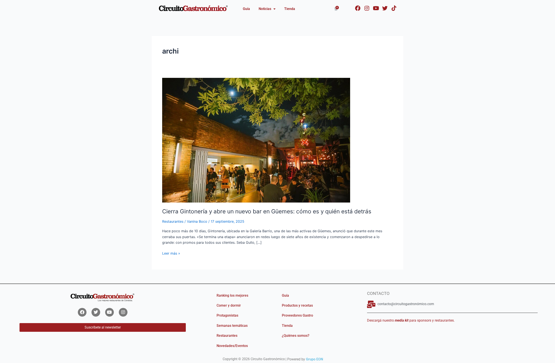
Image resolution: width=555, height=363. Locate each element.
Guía (246, 9)
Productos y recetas (297, 305)
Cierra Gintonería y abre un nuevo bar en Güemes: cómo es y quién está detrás (266, 211)
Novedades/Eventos (232, 346)
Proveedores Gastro (297, 315)
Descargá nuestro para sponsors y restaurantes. (411, 320)
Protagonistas (227, 315)
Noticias (265, 9)
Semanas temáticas (232, 326)
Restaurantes (172, 221)
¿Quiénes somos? (295, 336)
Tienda (289, 9)
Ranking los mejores (232, 295)
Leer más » (171, 252)
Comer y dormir (229, 305)
